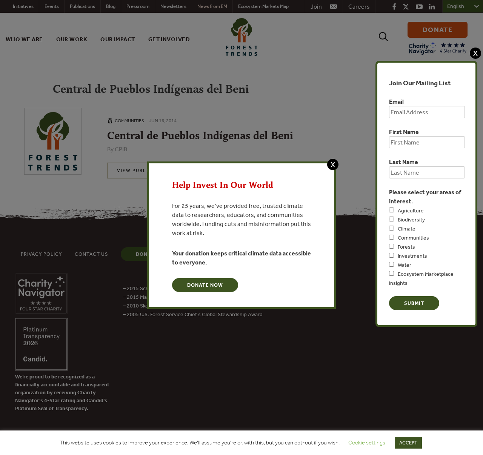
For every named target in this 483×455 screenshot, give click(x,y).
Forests (406, 246)
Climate (406, 228)
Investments (412, 255)
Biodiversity (411, 219)
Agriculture (411, 210)
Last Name (403, 162)
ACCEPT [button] (408, 443)
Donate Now (205, 285)
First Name (404, 131)
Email (396, 101)
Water (404, 264)
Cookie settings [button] (366, 442)
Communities (413, 237)
